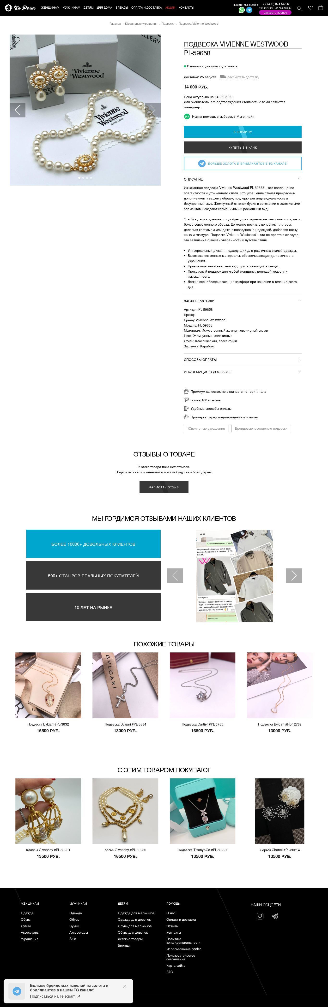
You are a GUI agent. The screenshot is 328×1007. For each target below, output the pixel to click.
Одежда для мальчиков (136, 913)
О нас (171, 913)
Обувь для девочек (133, 932)
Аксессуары (30, 932)
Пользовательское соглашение (180, 957)
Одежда (27, 913)
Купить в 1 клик (243, 147)
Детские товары (130, 939)
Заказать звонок (275, 12)
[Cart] (320, 8)
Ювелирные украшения (206, 428)
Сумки (26, 926)
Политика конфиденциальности (183, 940)
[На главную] (20, 8)
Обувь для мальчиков (135, 926)
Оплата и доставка (181, 919)
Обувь (25, 919)
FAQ (169, 972)
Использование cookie (183, 949)
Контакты (173, 932)
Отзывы (172, 926)
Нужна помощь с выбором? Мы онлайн (222, 116)
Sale (72, 939)
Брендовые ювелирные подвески (261, 428)
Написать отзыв (164, 487)
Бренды (124, 945)
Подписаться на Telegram (52, 996)
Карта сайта (175, 965)
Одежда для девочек (134, 919)
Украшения (29, 939)
